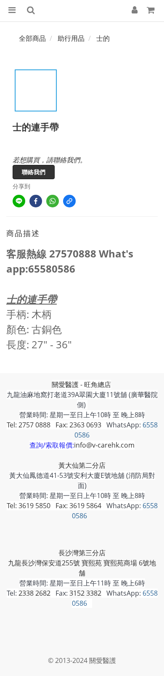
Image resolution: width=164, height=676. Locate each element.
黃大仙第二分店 (82, 465)
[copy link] (69, 201)
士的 (103, 38)
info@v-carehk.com (104, 445)
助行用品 (71, 38)
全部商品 (32, 38)
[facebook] (35, 201)
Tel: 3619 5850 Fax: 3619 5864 (54, 505)
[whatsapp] (52, 201)
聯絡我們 (33, 172)
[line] (19, 201)
